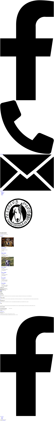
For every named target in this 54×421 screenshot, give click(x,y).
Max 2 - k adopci (3, 272)
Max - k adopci (3, 277)
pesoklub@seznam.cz (2, 311)
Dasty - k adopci (3, 267)
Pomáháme (2, 417)
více (0, 296)
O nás (1, 194)
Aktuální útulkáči (2, 192)
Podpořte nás (2, 193)
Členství (2, 418)
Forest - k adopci (3, 247)
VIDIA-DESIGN (3, 420)
